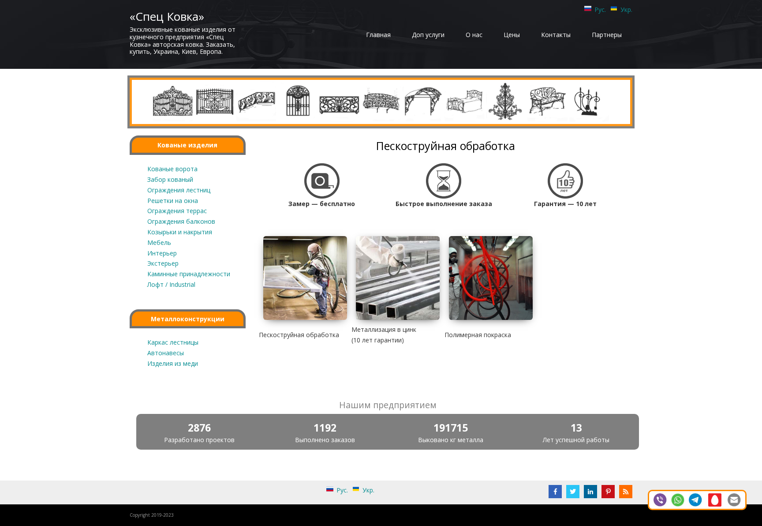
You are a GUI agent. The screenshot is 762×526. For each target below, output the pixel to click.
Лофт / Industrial (171, 284)
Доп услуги (428, 34)
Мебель (159, 242)
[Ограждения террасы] (339, 101)
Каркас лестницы (172, 342)
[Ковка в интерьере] (506, 101)
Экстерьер (163, 263)
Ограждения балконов (181, 221)
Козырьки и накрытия (179, 232)
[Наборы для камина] (589, 101)
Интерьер (162, 253)
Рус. (600, 9)
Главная (378, 34)
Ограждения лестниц (178, 190)
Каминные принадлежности (188, 274)
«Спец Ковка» (167, 16)
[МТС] (714, 499)
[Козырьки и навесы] (422, 101)
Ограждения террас (177, 211)
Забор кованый (170, 179)
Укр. (626, 9)
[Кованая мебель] (464, 101)
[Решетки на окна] (298, 101)
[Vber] (660, 499)
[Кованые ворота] (173, 101)
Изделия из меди (172, 363)
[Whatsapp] (677, 499)
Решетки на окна (172, 200)
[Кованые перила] (256, 101)
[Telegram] (695, 499)
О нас (474, 34)
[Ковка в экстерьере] (547, 101)
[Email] (734, 499)
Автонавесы (165, 353)
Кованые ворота (172, 169)
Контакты (556, 34)
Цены (512, 34)
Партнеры (607, 34)
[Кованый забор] (214, 101)
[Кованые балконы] (381, 101)
